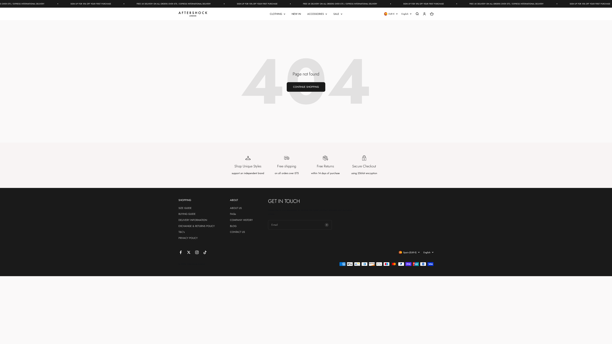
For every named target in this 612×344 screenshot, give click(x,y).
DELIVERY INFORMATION (192, 220)
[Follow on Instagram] (197, 252)
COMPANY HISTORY (241, 220)
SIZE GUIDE (185, 208)
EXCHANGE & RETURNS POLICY (196, 226)
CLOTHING (276, 14)
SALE (336, 14)
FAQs (233, 214)
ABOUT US (236, 208)
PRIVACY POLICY (188, 238)
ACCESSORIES (315, 14)
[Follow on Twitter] (189, 252)
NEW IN (296, 14)
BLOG (233, 226)
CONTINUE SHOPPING (306, 87)
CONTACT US (237, 232)
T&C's (181, 232)
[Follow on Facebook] (180, 252)
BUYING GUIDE (187, 214)
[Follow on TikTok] (205, 252)
